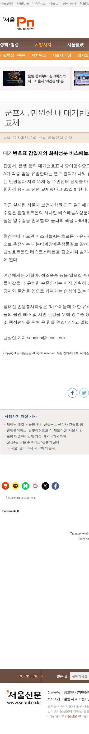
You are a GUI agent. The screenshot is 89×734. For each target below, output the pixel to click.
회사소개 (53, 699)
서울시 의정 (61, 55)
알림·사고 (70, 699)
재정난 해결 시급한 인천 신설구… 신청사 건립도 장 (45, 424)
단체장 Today (14, 55)
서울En (54, 3)
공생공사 (69, 3)
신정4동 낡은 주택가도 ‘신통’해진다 (33, 442)
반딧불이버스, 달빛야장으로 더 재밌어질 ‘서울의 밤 (45, 430)
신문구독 (53, 692)
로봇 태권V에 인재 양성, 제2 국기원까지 (36, 436)
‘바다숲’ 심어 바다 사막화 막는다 (31, 448)
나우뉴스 (39, 3)
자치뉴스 (39, 55)
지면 (81, 692)
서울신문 (6, 3)
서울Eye (23, 3)
